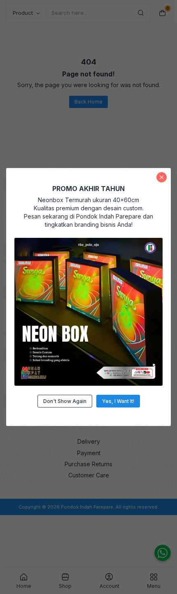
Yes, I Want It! (118, 401)
